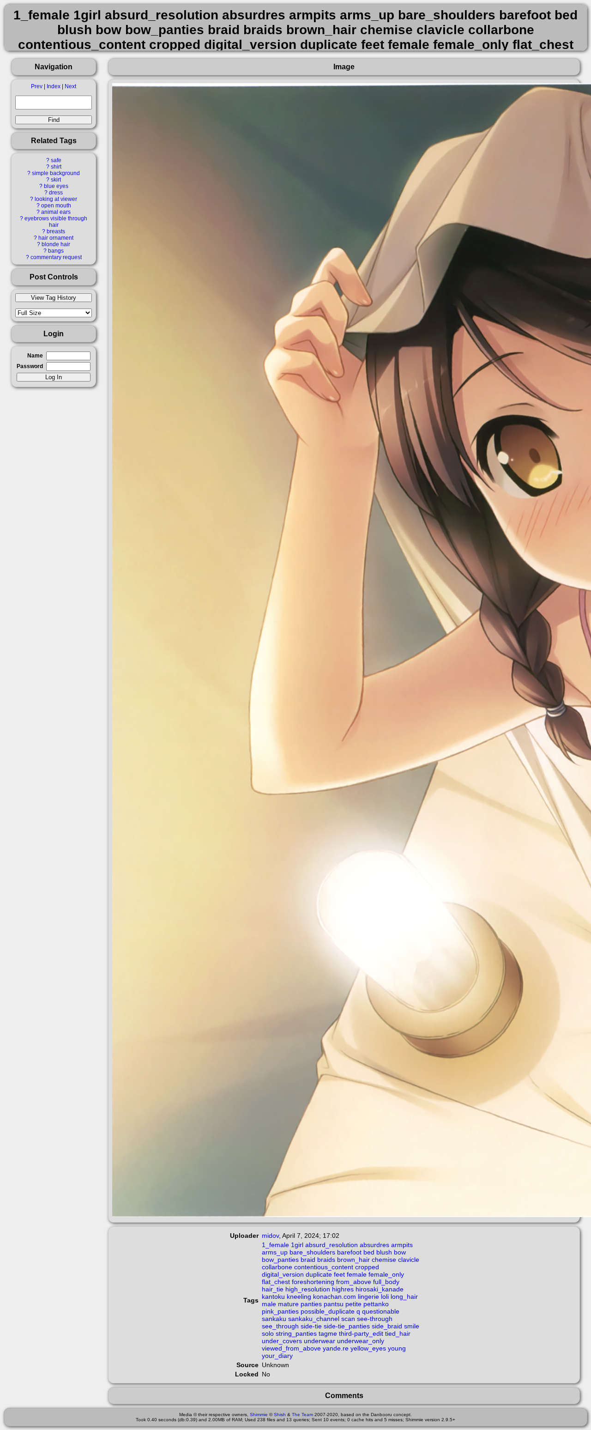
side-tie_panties (347, 1326)
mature (288, 1304)
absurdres (374, 1244)
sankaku (274, 1318)
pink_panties (280, 1311)
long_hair (404, 1296)
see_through (280, 1326)
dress (56, 192)
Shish (280, 1414)
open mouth (56, 205)
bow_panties (280, 1259)
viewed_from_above (291, 1348)
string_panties (296, 1333)
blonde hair (56, 244)
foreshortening (313, 1281)
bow (400, 1252)
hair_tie (272, 1289)
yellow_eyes (368, 1348)
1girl (297, 1244)
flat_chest (276, 1281)
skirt (56, 179)
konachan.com (334, 1296)
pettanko (376, 1304)
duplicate (319, 1274)
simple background (56, 173)
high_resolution (307, 1289)
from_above (353, 1281)
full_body (386, 1281)
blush (384, 1252)
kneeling (299, 1296)
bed (368, 1252)
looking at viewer (56, 199)
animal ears (56, 212)
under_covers (282, 1341)
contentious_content (323, 1267)
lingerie (368, 1296)
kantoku (273, 1296)
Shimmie (259, 1414)
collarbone (277, 1267)
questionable (380, 1311)
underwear (319, 1341)
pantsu (334, 1304)
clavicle (408, 1259)
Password (30, 366)
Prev (36, 86)
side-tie (311, 1326)
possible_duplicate (328, 1311)
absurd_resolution (331, 1244)
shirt (56, 167)
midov (270, 1235)
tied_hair (397, 1333)
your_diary (277, 1355)
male (269, 1304)
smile (411, 1326)
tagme (328, 1333)
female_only (386, 1274)
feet (339, 1274)
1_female (275, 1244)
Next (70, 86)
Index (53, 86)
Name (35, 355)
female (357, 1274)
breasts (56, 231)
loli (385, 1296)
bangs (56, 251)
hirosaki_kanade (380, 1289)
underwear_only (360, 1341)
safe (56, 160)
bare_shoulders (312, 1252)
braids (326, 1259)
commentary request (56, 257)
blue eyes (56, 186)
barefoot (349, 1252)
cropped (367, 1267)
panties (311, 1304)
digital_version (283, 1274)
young (397, 1348)
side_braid (387, 1326)
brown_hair (353, 1259)
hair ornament (55, 238)
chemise (384, 1259)
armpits (402, 1244)
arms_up (275, 1252)
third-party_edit (361, 1333)
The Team (302, 1414)
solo (268, 1333)
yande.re (336, 1348)
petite (353, 1304)
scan (348, 1318)
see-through (374, 1318)
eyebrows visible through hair (55, 221)
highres (343, 1289)
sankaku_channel (313, 1318)
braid (308, 1259)
